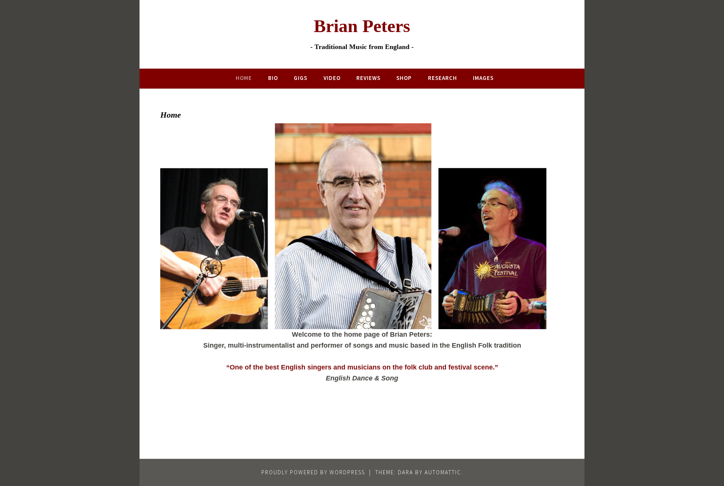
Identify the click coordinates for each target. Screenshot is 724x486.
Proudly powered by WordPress (313, 472)
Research (442, 77)
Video (332, 77)
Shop (404, 77)
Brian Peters (362, 26)
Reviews (368, 77)
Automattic (443, 472)
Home (244, 77)
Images (483, 77)
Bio (273, 77)
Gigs (300, 77)
